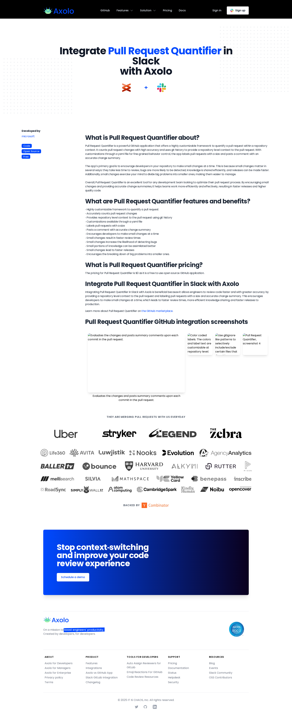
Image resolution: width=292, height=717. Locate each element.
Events (213, 668)
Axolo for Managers (57, 668)
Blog (212, 663)
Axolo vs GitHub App (99, 673)
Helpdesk (174, 677)
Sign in (216, 10)
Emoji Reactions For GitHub (144, 672)
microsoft (28, 136)
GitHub (105, 10)
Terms (49, 682)
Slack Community (220, 673)
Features (92, 663)
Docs (182, 10)
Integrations (94, 668)
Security (173, 682)
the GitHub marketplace (157, 311)
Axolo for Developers (58, 663)
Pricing (167, 10)
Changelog (93, 682)
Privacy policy (54, 677)
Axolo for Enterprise (58, 673)
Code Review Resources (142, 677)
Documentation (178, 668)
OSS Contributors (220, 677)
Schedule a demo (73, 577)
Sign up (240, 10)
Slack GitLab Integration (102, 677)
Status (172, 673)
